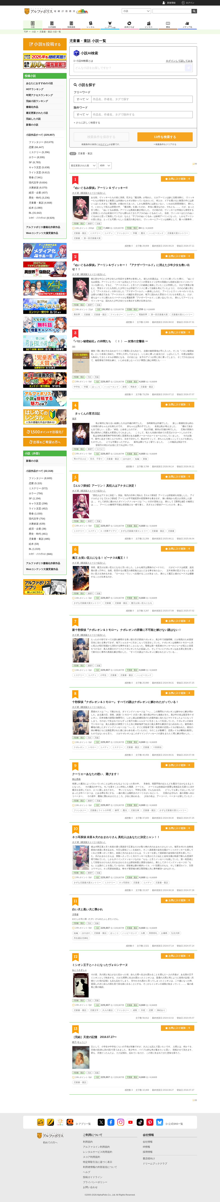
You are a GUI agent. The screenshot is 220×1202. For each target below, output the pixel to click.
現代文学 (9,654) (38, 182)
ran (73, 346)
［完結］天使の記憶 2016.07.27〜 (94, 1037)
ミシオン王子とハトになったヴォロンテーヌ (100, 964)
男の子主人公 (80, 459)
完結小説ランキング (37, 101)
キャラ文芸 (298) (38, 503)
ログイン (190, 3)
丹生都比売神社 (81, 938)
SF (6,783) (35, 162)
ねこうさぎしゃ (79, 970)
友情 (124, 387)
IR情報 (146, 1146)
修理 (117, 810)
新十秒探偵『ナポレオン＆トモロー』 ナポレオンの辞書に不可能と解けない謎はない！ (126, 629)
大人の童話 (107, 1010)
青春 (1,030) (35, 513)
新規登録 (171, 3)
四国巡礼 (153, 933)
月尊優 (75, 914)
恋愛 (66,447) (36, 147)
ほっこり (96, 387)
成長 (135, 1010)
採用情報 (148, 1151)
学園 (135, 233)
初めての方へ (50, 1142)
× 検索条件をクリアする (165, 144)
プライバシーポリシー (95, 1182)
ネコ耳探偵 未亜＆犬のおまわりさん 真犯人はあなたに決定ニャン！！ (116, 837)
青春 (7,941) (35, 177)
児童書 (77, 238)
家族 (145, 459)
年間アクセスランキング (39, 95)
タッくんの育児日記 (86, 413)
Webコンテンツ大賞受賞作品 (42, 233)
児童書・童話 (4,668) (40, 202)
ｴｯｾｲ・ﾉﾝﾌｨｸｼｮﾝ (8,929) (42, 217)
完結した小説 (33, 118)
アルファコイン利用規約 (96, 1146)
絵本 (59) (34, 543)
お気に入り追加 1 (179, 404)
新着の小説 (32, 124)
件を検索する (165, 137)
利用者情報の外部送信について (100, 1167)
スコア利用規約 (91, 1157)
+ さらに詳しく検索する (87, 122)
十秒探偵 (157, 747)
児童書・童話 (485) (39, 538)
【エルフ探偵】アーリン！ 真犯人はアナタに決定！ (104, 485)
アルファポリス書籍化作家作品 (43, 227)
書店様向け (149, 1158)
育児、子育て (96, 459)
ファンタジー (123, 233)
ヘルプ (86, 1172)
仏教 (143, 933)
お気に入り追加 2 (179, 620)
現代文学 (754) (37, 518)
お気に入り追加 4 (179, 693)
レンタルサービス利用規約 (97, 1151)
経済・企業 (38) (37, 528)
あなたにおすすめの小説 (39, 83)
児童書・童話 (78, 223)
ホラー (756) (36, 493)
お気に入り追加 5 (179, 1027)
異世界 (77, 314)
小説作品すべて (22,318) (39, 471)
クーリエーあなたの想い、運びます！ (95, 774)
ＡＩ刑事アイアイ (108, 531)
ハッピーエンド (156, 233)
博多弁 (133, 387)
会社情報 (148, 1141)
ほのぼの (127, 459)
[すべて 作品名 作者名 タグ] (82, 99)
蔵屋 (74, 418)
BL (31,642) (35, 212)
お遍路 (164, 933)
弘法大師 (175, 933)
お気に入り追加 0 (179, 178)
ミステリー (95, 233)
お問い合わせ (90, 1187)
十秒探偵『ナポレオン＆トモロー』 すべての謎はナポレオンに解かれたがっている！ (125, 701)
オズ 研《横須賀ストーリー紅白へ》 (89, 193)
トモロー (92, 747)
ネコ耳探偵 (124, 882)
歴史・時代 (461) (38, 533)
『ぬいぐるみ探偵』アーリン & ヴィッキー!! (99, 187)
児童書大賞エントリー (177, 233)
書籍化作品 (32, 107)
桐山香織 (76, 779)
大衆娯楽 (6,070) (38, 187)
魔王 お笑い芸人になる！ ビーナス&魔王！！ (100, 557)
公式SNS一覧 (175, 1123)
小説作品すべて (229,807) (40, 134)
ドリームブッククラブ (155, 1163)
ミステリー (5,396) (39, 152)
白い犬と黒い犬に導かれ (87, 909)
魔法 (143, 233)
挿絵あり (161, 1010)
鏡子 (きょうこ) (79, 1042)
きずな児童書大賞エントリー (134, 531)
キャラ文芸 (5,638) (39, 167)
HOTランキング (34, 89)
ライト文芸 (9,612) (39, 172)
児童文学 (94, 1010)
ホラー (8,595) (37, 157)
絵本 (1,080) (35, 207)
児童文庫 (135, 810)
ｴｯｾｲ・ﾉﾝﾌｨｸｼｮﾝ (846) (41, 554)
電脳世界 (143, 314)
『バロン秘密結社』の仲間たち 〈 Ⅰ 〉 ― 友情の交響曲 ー (110, 341)
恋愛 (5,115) (35, 483)
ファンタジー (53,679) (41, 142)
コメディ (108, 233)
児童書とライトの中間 (100, 810)
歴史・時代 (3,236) (39, 197)
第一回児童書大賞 (92, 238)
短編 (137, 459)
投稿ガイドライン (92, 1177)
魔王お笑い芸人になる (141, 603)
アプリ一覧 (85, 1123)
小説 (34, 31)
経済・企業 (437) (38, 192)
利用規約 (88, 1141)
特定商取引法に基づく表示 (97, 1162)
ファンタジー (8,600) (40, 478)
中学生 (77, 387)
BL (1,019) (34, 549)
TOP (26, 31)
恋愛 (151, 1010)
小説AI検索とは (84, 60)
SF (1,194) (35, 498)
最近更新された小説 (37, 112)
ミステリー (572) (38, 488)
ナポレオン (79, 747)
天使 (143, 1010)
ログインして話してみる (179, 60)
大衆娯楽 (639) (37, 523)
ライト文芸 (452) (38, 508)
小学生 (103, 675)
